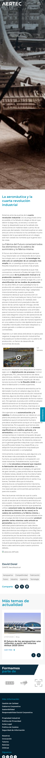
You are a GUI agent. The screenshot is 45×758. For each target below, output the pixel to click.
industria (14, 579)
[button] (17, 587)
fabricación (34, 575)
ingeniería (24, 579)
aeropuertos (8, 575)
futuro (5, 579)
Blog (17, 637)
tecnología (34, 579)
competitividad (21, 575)
